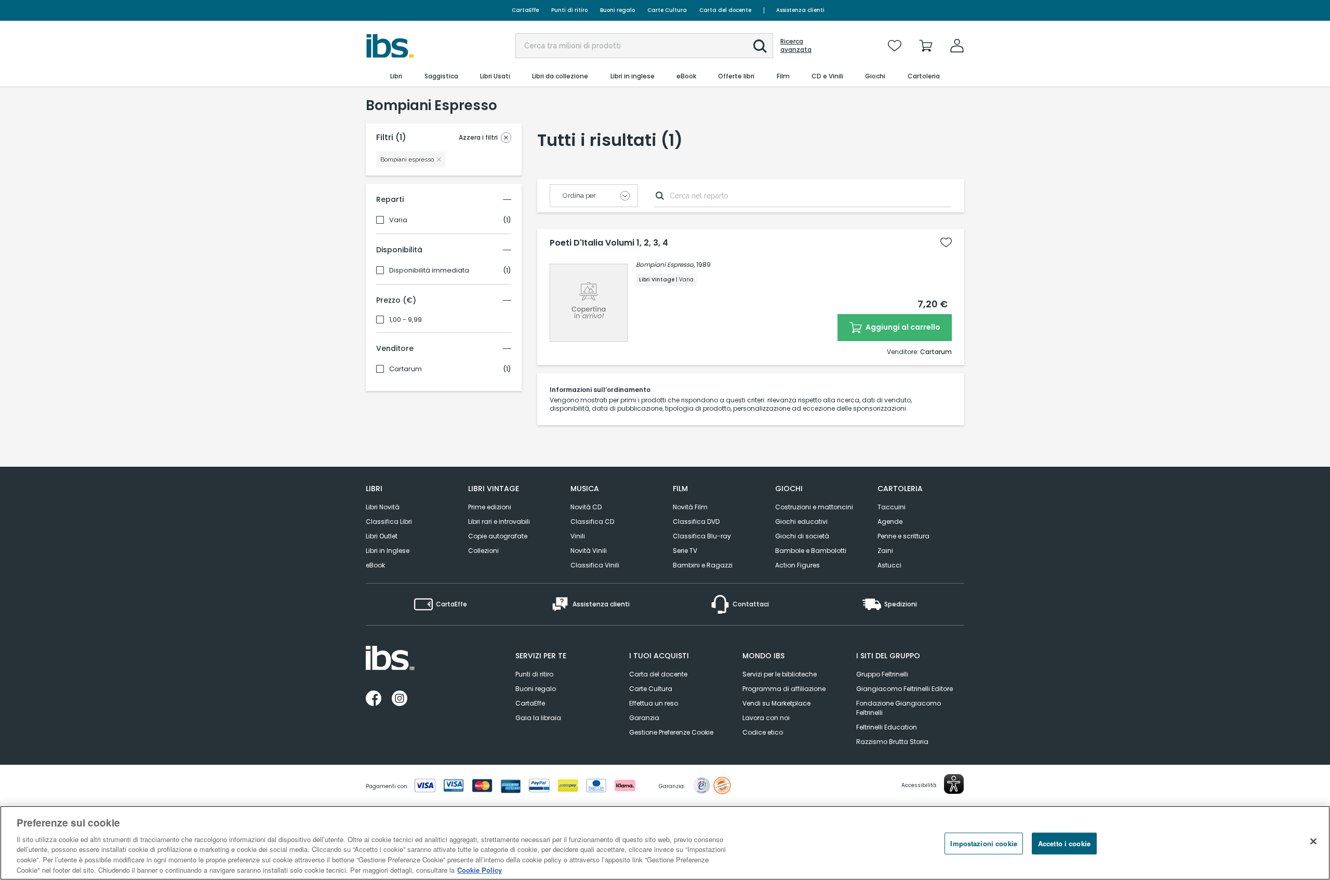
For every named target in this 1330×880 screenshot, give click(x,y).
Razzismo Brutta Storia (892, 741)
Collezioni (483, 550)
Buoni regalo (617, 10)
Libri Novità (383, 507)
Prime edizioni (489, 507)
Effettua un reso (653, 703)
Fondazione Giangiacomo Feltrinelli (898, 708)
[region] (665, 843)
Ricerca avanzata (796, 45)
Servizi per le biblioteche (779, 674)
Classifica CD (592, 521)
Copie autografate (497, 536)
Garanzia (644, 717)
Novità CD (586, 507)
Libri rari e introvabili (499, 521)
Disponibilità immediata (429, 270)
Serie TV (685, 550)
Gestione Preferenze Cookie (671, 732)
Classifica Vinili (594, 565)
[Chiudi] (1313, 841)
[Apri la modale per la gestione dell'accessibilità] (953, 784)
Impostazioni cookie (983, 843)
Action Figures (797, 565)
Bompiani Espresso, (665, 264)
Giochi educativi (801, 521)
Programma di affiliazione (784, 688)
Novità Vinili (588, 550)
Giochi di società (802, 536)
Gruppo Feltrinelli (882, 674)
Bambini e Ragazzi (703, 565)
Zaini (885, 550)
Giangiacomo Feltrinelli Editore (904, 688)
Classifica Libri (389, 521)
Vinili (577, 536)
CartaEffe (525, 10)
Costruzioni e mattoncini (814, 507)
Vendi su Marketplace (776, 703)
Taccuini (891, 507)
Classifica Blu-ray (702, 536)
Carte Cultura (667, 10)
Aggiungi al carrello (902, 327)
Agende (889, 521)
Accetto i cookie (1064, 843)
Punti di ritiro (569, 10)
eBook (375, 565)
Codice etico (762, 732)
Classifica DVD (696, 521)
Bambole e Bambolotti (810, 550)
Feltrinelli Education (886, 727)
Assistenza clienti (800, 10)
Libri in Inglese (387, 550)
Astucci (889, 565)
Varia (398, 220)
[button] (760, 46)
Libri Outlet (381, 536)
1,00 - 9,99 (405, 320)
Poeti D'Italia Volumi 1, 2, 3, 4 (609, 243)
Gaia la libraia (538, 717)
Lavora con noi (766, 717)
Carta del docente (725, 10)
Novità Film (690, 507)
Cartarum (405, 369)
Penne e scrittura (903, 536)
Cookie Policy (479, 869)
